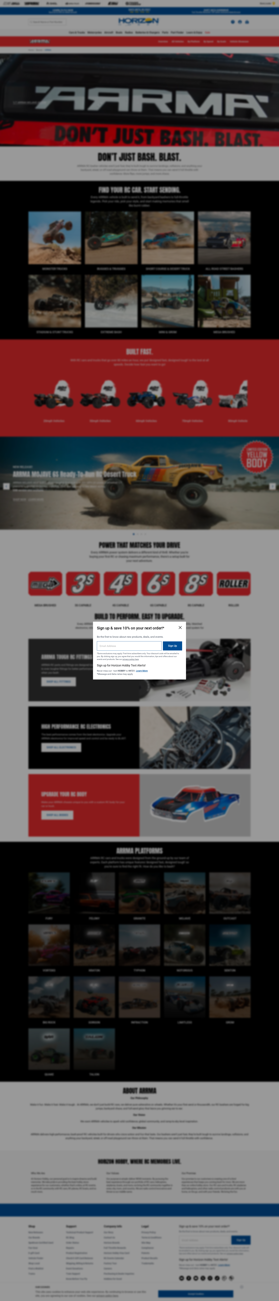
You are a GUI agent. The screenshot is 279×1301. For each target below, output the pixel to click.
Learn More (142, 670)
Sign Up (172, 645)
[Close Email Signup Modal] (180, 627)
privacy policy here (131, 659)
